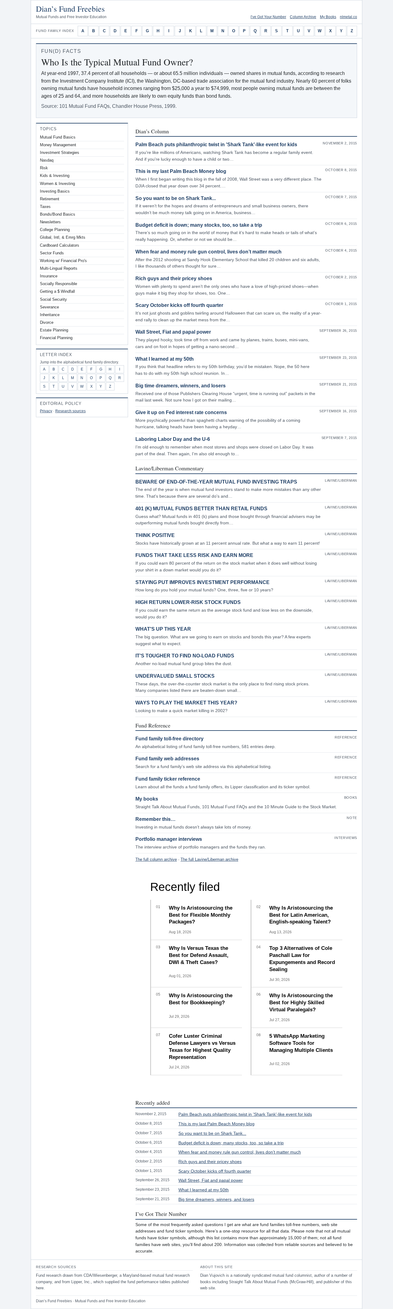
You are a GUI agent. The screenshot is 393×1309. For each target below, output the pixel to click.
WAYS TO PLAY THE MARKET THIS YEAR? (186, 702)
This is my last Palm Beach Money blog (180, 171)
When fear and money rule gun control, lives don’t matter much (208, 251)
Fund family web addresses (167, 758)
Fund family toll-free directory (169, 738)
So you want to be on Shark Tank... (175, 198)
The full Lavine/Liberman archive (209, 859)
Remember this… (155, 819)
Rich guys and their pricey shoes (173, 278)
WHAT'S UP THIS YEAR (163, 629)
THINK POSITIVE (155, 535)
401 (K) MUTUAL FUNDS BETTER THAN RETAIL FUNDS (201, 508)
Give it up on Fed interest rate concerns (181, 412)
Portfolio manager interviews (168, 839)
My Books (328, 17)
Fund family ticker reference (167, 779)
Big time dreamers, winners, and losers (180, 385)
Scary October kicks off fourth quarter (179, 305)
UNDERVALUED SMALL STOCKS (175, 676)
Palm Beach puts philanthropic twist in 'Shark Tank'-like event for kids (216, 144)
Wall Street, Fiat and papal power (173, 332)
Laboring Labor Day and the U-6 (172, 439)
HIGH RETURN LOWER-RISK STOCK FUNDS (188, 602)
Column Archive (303, 17)
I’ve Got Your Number (268, 17)
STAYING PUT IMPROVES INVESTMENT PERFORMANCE (202, 582)
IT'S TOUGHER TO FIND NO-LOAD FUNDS (184, 655)
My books (146, 798)
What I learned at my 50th (164, 359)
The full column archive (156, 859)
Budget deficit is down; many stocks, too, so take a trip (198, 225)
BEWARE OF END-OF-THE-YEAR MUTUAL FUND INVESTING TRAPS (216, 481)
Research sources (70, 411)
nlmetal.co (348, 17)
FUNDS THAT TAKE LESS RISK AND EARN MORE (194, 555)
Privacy (46, 411)
